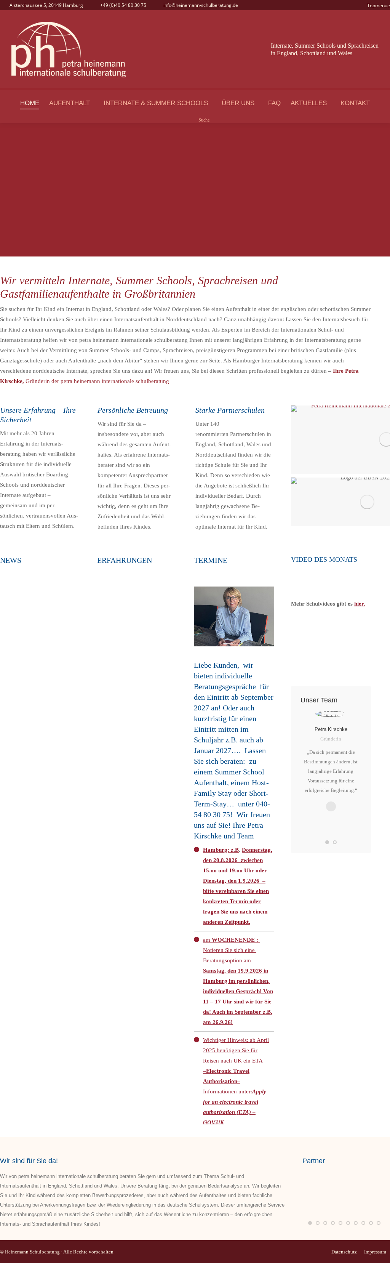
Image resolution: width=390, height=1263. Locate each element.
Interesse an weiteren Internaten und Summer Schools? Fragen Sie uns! (331, 647)
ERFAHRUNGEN (124, 560)
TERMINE (210, 560)
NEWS (10, 560)
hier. (359, 604)
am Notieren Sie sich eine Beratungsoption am (238, 981)
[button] (327, 842)
